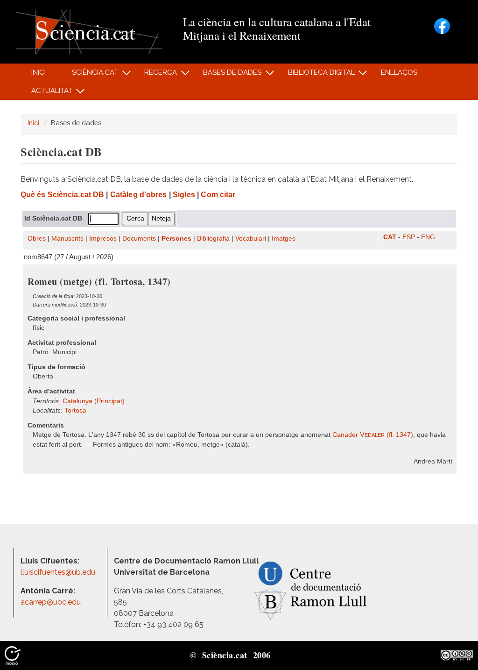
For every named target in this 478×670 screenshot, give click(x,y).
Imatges (283, 238)
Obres (37, 238)
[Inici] (89, 31)
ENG (428, 237)
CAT (389, 237)
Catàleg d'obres (138, 195)
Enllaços (399, 72)
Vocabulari (250, 238)
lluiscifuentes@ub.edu (59, 572)
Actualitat (46, 93)
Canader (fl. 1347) (372, 434)
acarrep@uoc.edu (51, 602)
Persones (176, 238)
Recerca (155, 75)
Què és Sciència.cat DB (62, 195)
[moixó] (13, 655)
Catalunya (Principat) (94, 401)
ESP (408, 237)
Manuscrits (67, 238)
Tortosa (75, 410)
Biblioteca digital (316, 75)
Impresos (103, 238)
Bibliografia (213, 238)
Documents (139, 238)
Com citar (218, 195)
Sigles (184, 195)
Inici (38, 72)
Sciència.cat (89, 75)
